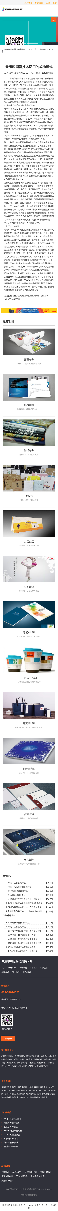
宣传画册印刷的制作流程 (19, 890)
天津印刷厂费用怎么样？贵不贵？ (22, 938)
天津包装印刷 (7, 1176)
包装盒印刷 (29, 768)
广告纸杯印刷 (29, 677)
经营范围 (44, 967)
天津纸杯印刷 (7, 1180)
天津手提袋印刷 (37, 1176)
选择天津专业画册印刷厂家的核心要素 (24, 930)
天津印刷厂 (12, 10)
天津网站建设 (17, 1205)
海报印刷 (29, 450)
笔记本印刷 (29, 632)
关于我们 (16, 971)
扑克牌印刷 (29, 723)
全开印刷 (29, 586)
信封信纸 (29, 814)
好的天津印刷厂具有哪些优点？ (21, 947)
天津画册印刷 (31, 1171)
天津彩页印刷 (45, 1171)
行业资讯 (44, 49)
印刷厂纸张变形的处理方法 (20, 886)
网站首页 (21, 49)
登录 (55, 2)
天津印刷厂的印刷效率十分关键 (21, 934)
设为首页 (39, 2)
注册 (48, 2)
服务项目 (33, 967)
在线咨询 (8, 1038)
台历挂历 (29, 541)
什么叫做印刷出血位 (17, 894)
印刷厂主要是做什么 (17, 926)
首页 (3, 967)
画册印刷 (29, 359)
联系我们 (27, 971)
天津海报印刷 (22, 1176)
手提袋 (29, 496)
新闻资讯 (7, 876)
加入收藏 (28, 2)
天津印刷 (5, 1171)
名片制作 (29, 859)
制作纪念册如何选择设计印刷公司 (22, 951)
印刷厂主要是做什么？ (18, 882)
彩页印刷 (29, 405)
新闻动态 (32, 49)
